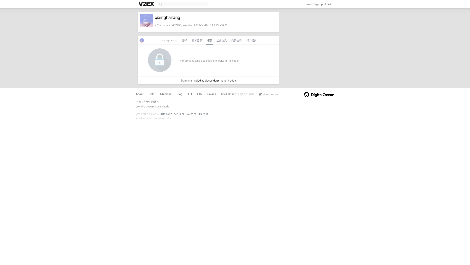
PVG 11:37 (178, 114)
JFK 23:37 (203, 114)
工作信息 (221, 40)
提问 (184, 40)
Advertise (165, 94)
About (140, 94)
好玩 (209, 40)
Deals (184, 80)
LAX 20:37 (191, 114)
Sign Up (318, 4)
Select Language (270, 94)
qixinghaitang (170, 40)
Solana (211, 94)
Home (309, 4)
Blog (179, 94)
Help (151, 94)
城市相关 (251, 40)
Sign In (328, 4)
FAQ (199, 94)
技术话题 (197, 40)
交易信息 (236, 40)
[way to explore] (147, 4)
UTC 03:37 (166, 114)
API (190, 94)
